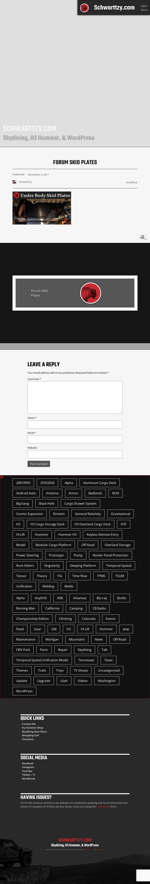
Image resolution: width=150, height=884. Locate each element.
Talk (104, 650)
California (52, 608)
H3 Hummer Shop (32, 727)
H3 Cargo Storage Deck (47, 524)
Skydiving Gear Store (34, 731)
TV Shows (81, 670)
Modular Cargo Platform (53, 545)
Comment (34, 379)
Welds (68, 586)
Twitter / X (28, 774)
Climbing (65, 619)
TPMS (101, 576)
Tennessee (86, 660)
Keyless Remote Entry (103, 534)
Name (32, 418)
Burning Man (25, 608)
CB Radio (99, 608)
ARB (60, 598)
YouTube (27, 771)
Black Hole (46, 503)
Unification (24, 586)
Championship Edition (32, 619)
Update (21, 681)
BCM (115, 493)
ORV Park (23, 650)
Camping (76, 608)
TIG (59, 576)
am (32, 767)
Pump (78, 555)
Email (32, 433)
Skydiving (84, 650)
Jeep (126, 629)
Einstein (59, 514)
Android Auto (26, 493)
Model (20, 545)
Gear (37, 629)
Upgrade (43, 681)
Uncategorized (109, 670)
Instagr (26, 767)
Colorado (89, 619)
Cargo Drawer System (80, 503)
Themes (22, 670)
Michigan (52, 639)
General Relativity (88, 514)
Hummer (41, 534)
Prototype (56, 555)
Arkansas (80, 598)
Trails (42, 670)
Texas (108, 660)
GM (53, 629)
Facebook (27, 763)
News (99, 639)
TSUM (119, 576)
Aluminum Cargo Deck (99, 483)
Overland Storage (117, 545)
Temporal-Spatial (118, 565)
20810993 (23, 483)
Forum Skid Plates (39, 293)
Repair (63, 650)
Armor (73, 493)
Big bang (22, 503)
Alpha (69, 483)
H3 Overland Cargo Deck (93, 524)
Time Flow (79, 576)
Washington (107, 681)
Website (32, 447)
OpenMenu (144, 7)
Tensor (21, 576)
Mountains (77, 639)
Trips (60, 670)
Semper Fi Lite (89, 849)
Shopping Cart (30, 735)
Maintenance (25, 639)
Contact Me (29, 724)
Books (121, 598)
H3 (18, 524)
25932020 (47, 483)
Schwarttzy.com (114, 8)
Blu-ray (102, 598)
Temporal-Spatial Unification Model (42, 660)
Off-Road (88, 545)
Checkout (28, 739)
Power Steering (27, 555)
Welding (48, 586)
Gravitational (120, 514)
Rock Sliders (25, 565)
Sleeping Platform (83, 565)
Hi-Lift (20, 534)
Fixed (20, 629)
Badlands (95, 493)
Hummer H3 (67, 534)
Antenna (52, 493)
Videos (83, 681)
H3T (124, 524)
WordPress (24, 691)
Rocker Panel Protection (110, 555)
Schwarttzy (100, 849)
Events (111, 619)
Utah (64, 681)
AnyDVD (41, 598)
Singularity (52, 565)
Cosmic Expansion (29, 514)
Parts (44, 650)
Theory (42, 576)
